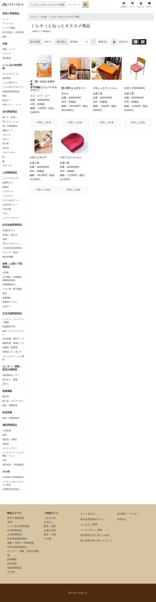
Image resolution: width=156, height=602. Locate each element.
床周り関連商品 (15, 518)
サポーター (7, 165)
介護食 (5, 272)
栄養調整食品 (8, 284)
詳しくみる (44, 122)
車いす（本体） (9, 117)
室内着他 (6, 58)
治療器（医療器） (11, 347)
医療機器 (12, 559)
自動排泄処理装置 (11, 91)
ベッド (5, 19)
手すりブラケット (11, 243)
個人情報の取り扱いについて (96, 540)
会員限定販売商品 (11, 489)
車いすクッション (11, 121)
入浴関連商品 (14, 534)
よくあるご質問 (88, 524)
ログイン (100, 519)
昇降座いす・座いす (12, 352)
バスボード (7, 191)
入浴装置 (6, 430)
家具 (4, 435)
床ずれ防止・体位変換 (13, 32)
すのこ (5, 213)
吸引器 (5, 396)
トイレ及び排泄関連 (18, 526)
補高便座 (6, 78)
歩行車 (5, 143)
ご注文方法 (50, 518)
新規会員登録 (87, 519)
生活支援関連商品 (17, 547)
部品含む (124, 41)
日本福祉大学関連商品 (13, 477)
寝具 (4, 36)
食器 (4, 293)
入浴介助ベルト (9, 204)
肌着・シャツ (8, 49)
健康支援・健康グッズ (13, 343)
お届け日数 (50, 530)
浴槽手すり (7, 182)
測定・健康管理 (9, 405)
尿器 (4, 96)
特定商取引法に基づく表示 (95, 535)
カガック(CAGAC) (134, 88)
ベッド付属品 (8, 28)
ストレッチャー (9, 448)
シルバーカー (8, 152)
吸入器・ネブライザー (13, 401)
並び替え (61, 41)
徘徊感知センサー (11, 375)
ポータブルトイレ (11, 74)
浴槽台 (5, 187)
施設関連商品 (14, 567)
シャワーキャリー (11, 217)
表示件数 (35, 41)
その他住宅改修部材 (12, 248)
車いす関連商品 (9, 126)
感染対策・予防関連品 (13, 464)
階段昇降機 (7, 257)
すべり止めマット (11, 200)
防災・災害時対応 (11, 418)
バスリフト (7, 196)
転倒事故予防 (8, 326)
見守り (5, 384)
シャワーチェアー (11, 178)
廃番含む (103, 41)
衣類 (9, 522)
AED (4, 460)
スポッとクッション (71, 157)
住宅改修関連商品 (17, 538)
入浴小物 (6, 209)
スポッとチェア (38, 157)
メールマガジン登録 (91, 530)
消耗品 (5, 444)
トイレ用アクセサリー (13, 87)
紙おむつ (6, 100)
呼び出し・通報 (9, 379)
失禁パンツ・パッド (12, 104)
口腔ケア (6, 306)
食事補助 (6, 297)
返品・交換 (50, 534)
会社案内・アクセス (128, 513)
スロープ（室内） (11, 252)
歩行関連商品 (14, 530)
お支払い (48, 522)
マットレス (7, 23)
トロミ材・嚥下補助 (12, 289)
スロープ (6, 135)
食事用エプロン (9, 302)
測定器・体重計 (9, 439)
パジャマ (6, 53)
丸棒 (4, 239)
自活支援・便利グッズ (13, 338)
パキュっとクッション (105, 88)
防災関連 (12, 563)
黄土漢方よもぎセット (73, 88)
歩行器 (5, 148)
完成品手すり (8, 230)
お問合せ (122, 519)
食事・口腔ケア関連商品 (20, 543)
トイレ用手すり (9, 82)
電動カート (7, 130)
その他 (10, 572)
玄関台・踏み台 (9, 235)
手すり (5, 139)
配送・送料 (50, 526)
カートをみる (87, 513)
